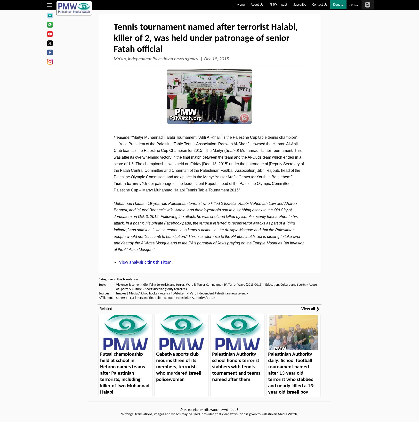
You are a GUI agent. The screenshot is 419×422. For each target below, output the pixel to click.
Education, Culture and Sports (285, 285)
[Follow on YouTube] (50, 34)
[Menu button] (49, 5)
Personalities (145, 298)
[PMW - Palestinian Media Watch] (74, 8)
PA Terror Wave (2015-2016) (243, 285)
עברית (353, 5)
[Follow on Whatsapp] (50, 25)
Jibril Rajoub (165, 298)
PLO (131, 298)
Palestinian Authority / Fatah (195, 298)
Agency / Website (172, 293)
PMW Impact (278, 5)
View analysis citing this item (145, 262)
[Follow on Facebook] (50, 53)
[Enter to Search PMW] (368, 5)
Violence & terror (128, 285)
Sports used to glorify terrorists (166, 289)
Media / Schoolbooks (143, 293)
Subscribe (299, 5)
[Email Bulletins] (50, 16)
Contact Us (319, 5)
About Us (257, 5)
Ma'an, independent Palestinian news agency (156, 59)
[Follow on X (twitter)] (50, 44)
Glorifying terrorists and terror (163, 285)
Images (121, 293)
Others (120, 298)
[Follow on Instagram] (50, 62)
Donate (338, 5)
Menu (241, 5)
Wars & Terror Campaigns (203, 285)
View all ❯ (310, 309)
